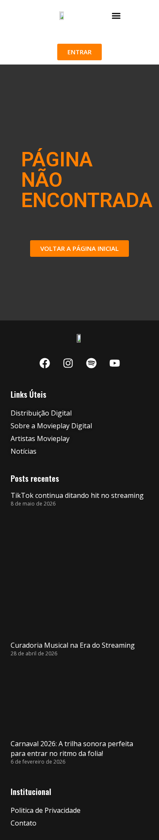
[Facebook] (44, 363)
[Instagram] (67, 363)
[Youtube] (114, 363)
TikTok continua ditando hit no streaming (77, 495)
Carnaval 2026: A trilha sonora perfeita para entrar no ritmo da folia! (72, 748)
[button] (116, 15)
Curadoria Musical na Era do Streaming (73, 645)
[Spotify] (91, 363)
